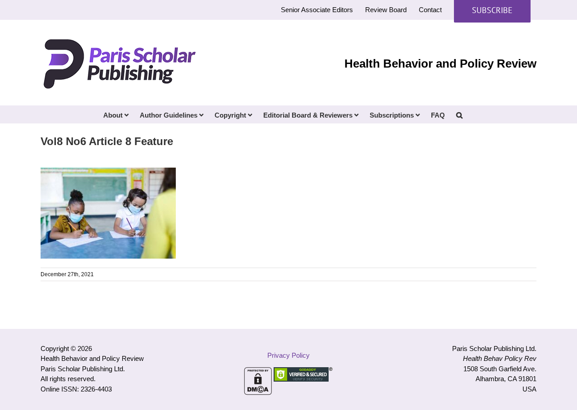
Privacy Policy (288, 355)
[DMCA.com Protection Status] (258, 372)
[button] (459, 114)
